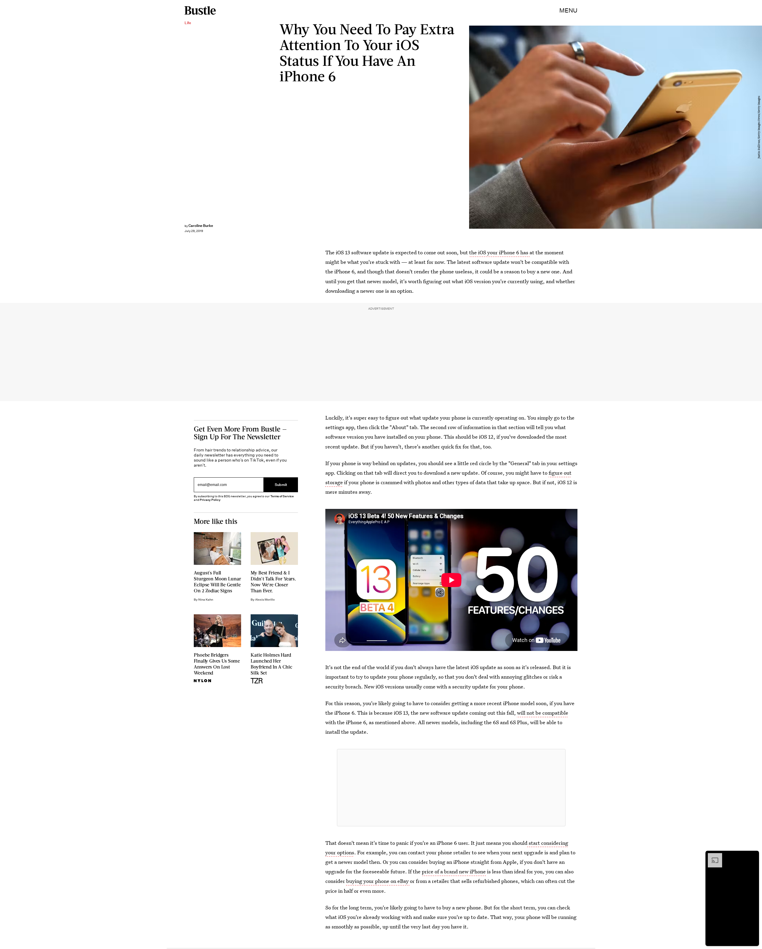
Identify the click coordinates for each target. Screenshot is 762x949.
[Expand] (712, 856)
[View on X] (451, 787)
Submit (281, 484)
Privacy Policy (210, 500)
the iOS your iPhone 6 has (499, 252)
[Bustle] (200, 10)
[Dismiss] (752, 856)
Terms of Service (282, 496)
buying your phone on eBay (377, 881)
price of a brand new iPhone (454, 871)
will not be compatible (542, 712)
